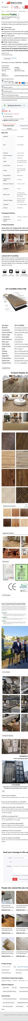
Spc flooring (18, 972)
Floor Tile (14, 987)
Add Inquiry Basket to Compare (10, 120)
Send (15, 879)
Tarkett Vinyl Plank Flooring (9, 991)
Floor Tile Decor (19, 1006)
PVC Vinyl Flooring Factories (9, 999)
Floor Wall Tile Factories (8, 1002)
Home (3, 11)
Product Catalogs (23, 966)
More (3, 1009)
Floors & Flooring (22, 11)
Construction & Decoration (11, 11)
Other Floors (6, 987)
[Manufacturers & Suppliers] (14, 2)
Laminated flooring (6, 972)
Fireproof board (5, 970)
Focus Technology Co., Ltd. (19, 1014)
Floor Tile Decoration (8, 1006)
